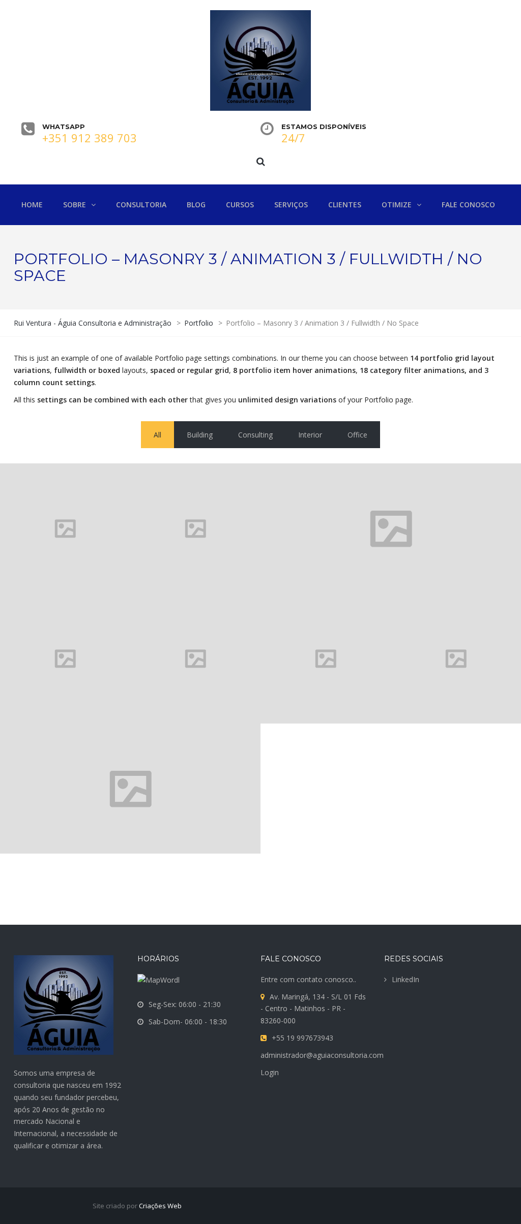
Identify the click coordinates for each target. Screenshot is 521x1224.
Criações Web (160, 1205)
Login (269, 1072)
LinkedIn (405, 979)
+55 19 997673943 (302, 1038)
